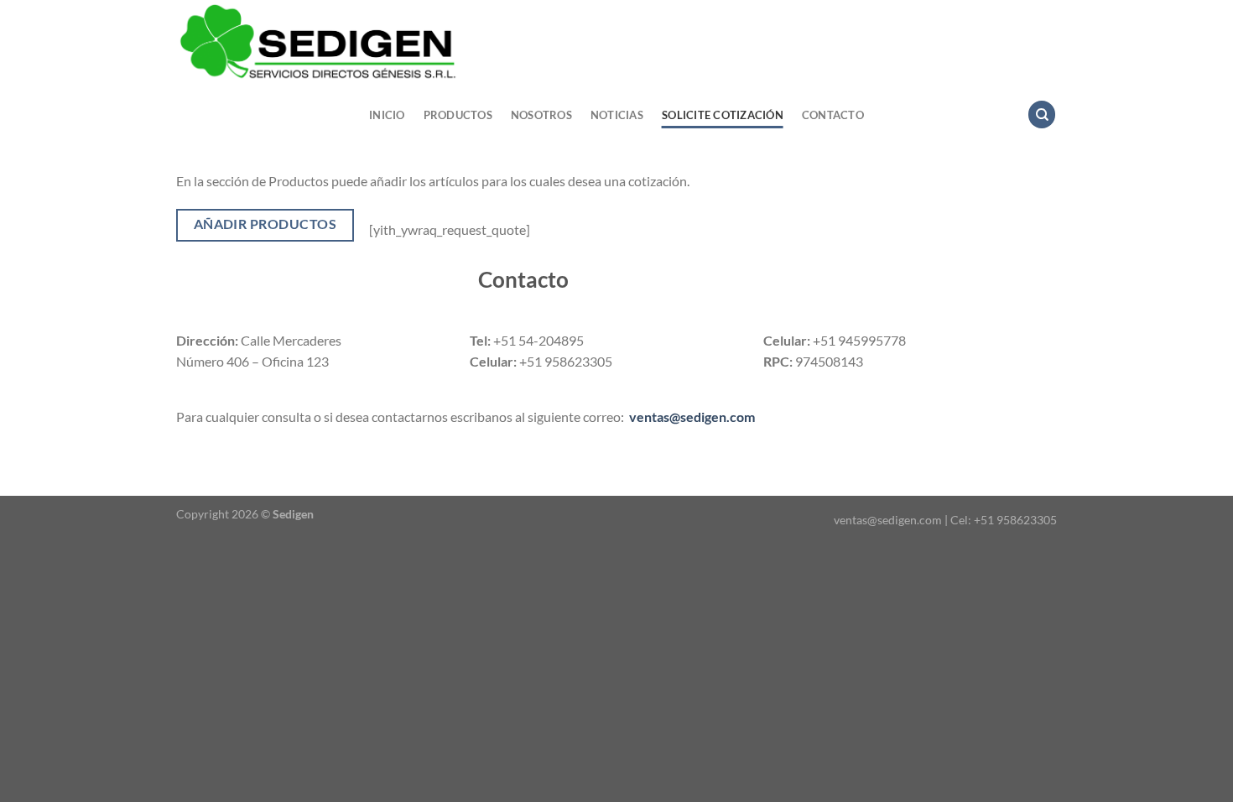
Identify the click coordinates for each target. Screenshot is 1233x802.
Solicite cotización (722, 115)
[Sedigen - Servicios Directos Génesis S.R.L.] (469, 42)
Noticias (616, 115)
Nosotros (541, 115)
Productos (458, 115)
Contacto (833, 115)
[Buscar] (1041, 114)
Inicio (387, 115)
